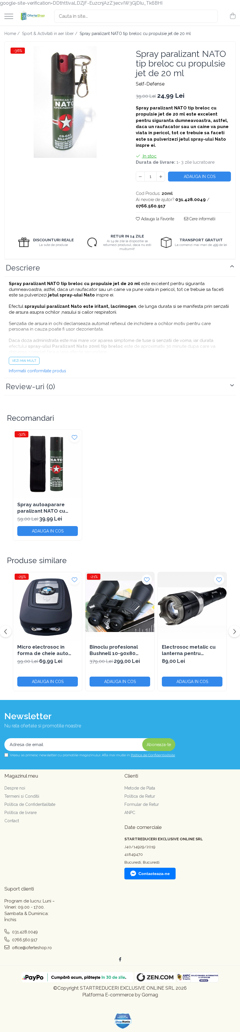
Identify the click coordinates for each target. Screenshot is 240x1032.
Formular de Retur (141, 804)
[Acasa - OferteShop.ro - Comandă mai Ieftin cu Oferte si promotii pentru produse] (31, 16)
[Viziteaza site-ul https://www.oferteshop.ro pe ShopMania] (123, 1021)
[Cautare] (211, 16)
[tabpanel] (65, 102)
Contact (11, 820)
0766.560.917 (24, 939)
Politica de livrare (20, 812)
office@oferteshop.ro (31, 947)
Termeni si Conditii (21, 796)
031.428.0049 (24, 932)
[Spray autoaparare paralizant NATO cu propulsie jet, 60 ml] (47, 464)
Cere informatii (201, 218)
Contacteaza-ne (154, 873)
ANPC (129, 812)
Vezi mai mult (24, 361)
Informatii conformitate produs (37, 371)
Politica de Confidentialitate (153, 755)
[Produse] (9, 16)
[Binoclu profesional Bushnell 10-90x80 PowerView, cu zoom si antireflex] (119, 606)
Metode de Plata (139, 788)
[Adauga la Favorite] (74, 437)
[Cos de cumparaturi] (232, 16)
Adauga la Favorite (157, 218)
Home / (12, 33)
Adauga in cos (199, 176)
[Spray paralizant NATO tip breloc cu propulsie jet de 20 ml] (65, 102)
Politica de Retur (139, 796)
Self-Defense (150, 84)
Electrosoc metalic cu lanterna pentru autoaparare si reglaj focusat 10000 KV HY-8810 (189, 650)
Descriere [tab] (23, 267)
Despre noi (14, 788)
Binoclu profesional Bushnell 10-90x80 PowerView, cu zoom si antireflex (117, 650)
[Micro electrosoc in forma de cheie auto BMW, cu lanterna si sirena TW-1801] (47, 606)
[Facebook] (120, 959)
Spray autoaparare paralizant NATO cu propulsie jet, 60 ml (41, 508)
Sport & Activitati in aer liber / (50, 33)
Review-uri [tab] (30, 386)
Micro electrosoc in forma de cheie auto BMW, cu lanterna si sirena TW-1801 (42, 650)
